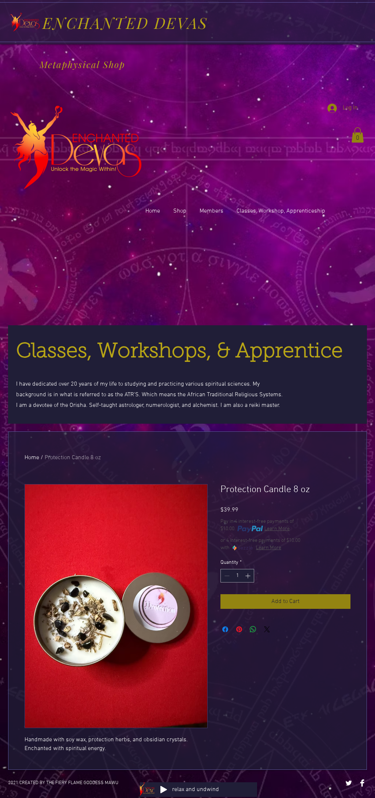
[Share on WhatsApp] (253, 629)
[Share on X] (267, 629)
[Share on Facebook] (225, 629)
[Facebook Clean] (362, 783)
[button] (357, 135)
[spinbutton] (237, 575)
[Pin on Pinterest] (239, 629)
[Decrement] (226, 575)
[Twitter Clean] (348, 783)
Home (32, 457)
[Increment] (248, 575)
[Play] (163, 789)
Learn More (277, 529)
